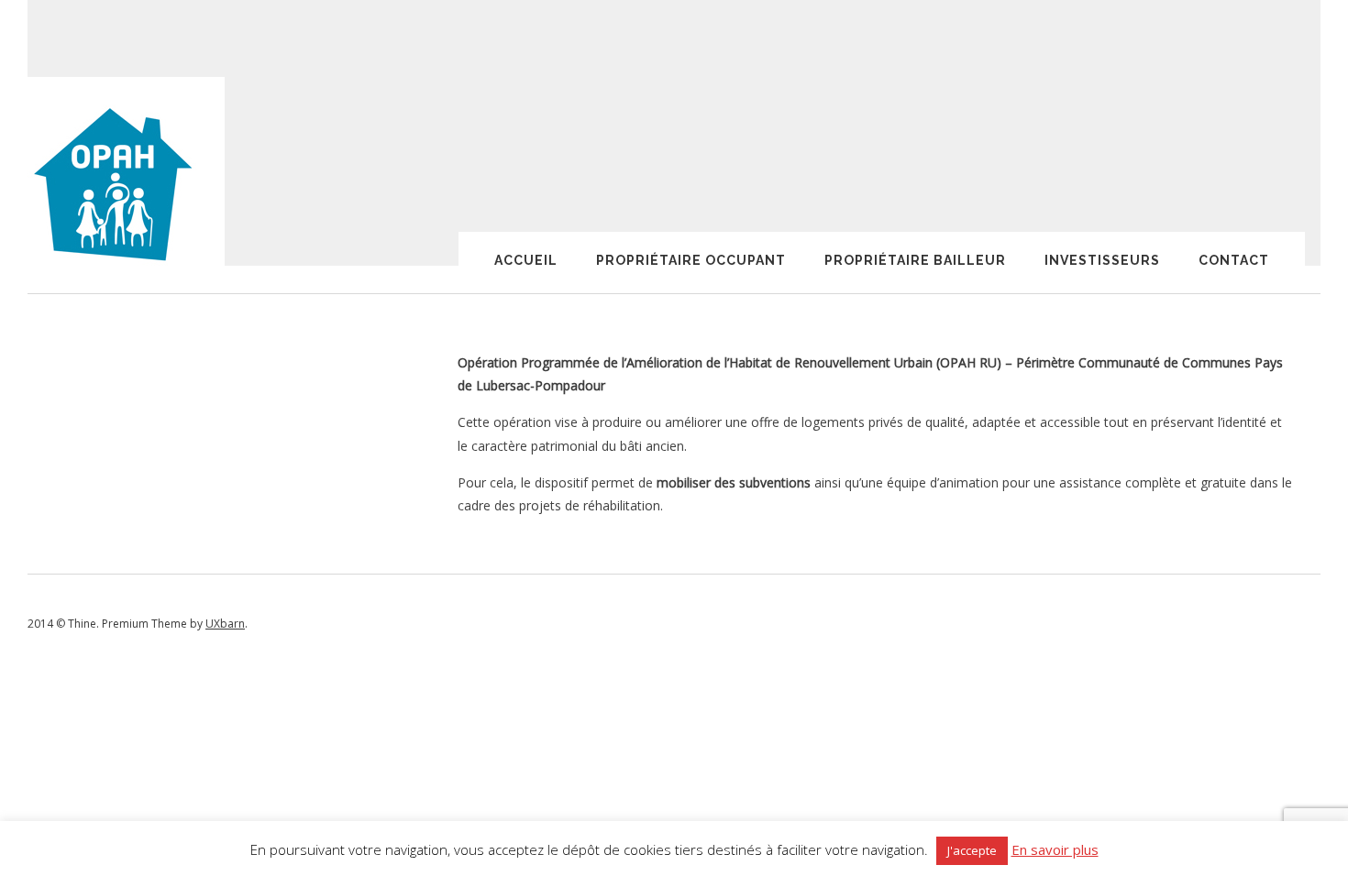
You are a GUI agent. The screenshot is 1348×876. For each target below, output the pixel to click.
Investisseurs (1102, 260)
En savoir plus (1055, 849)
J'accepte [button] (972, 850)
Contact (1234, 260)
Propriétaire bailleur (915, 260)
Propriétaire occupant (691, 260)
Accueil (526, 260)
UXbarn (225, 623)
